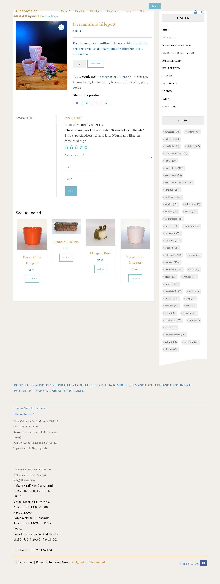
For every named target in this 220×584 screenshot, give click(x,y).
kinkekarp (173, 197)
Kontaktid (80, 11)
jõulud (193, 146)
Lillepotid (124, 76)
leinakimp (192, 226)
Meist (64, 11)
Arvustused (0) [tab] (24, 117)
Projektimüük (114, 11)
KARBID (167, 91)
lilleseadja (131, 82)
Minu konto (96, 11)
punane (172, 298)
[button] (61, 27)
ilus (145, 76)
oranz (170, 277)
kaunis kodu (81, 82)
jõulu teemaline (176, 153)
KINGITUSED (170, 106)
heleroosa (172, 139)
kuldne (171, 226)
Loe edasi (100, 269)
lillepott (117, 82)
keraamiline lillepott (178, 182)
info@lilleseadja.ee (24, 480)
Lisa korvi (95, 63)
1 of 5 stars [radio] (67, 147)
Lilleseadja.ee (25, 11)
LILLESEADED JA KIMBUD (178, 53)
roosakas (190, 313)
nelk (194, 269)
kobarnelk (192, 204)
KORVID (167, 76)
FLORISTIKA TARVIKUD (176, 45)
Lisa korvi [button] (32, 279)
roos (190, 306)
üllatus (171, 349)
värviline (191, 342)
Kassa (129, 11)
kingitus (172, 190)
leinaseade (173, 233)
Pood (154, 6)
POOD (165, 30)
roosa (77, 87)
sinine (194, 320)
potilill (171, 284)
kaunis (171, 161)
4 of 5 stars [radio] (81, 147)
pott (144, 82)
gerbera (192, 132)
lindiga (194, 255)
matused (172, 262)
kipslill (171, 204)
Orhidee (189, 277)
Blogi (142, 11)
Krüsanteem (173, 219)
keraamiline (100, 82)
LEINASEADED (171, 68)
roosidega (173, 320)
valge (171, 342)
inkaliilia (172, 146)
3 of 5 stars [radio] (76, 147)
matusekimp (173, 269)
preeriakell (173, 291)
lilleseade (173, 255)
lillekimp (173, 240)
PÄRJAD (167, 99)
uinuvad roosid (175, 335)
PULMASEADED (171, 60)
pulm (194, 291)
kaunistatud (173, 175)
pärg (191, 298)
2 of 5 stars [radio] (71, 147)
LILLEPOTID (169, 37)
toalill (170, 327)
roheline (171, 306)
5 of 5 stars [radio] (86, 147)
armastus (172, 132)
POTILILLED (169, 83)
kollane (171, 211)
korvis (190, 211)
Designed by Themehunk (88, 562)
